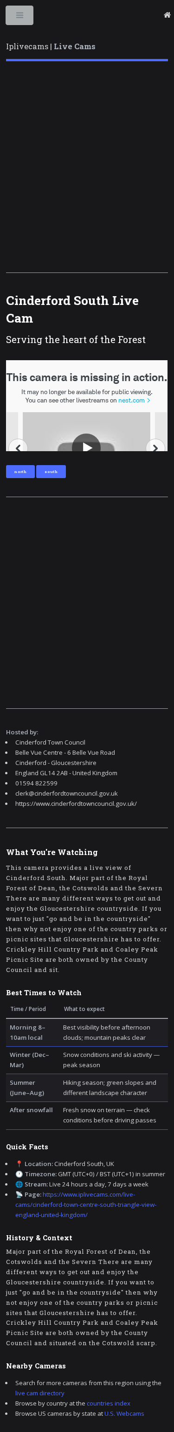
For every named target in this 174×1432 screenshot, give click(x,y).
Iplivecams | (51, 46)
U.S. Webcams (124, 1413)
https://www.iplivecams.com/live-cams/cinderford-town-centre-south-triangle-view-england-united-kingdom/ (85, 1204)
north (20, 471)
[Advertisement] (87, 167)
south (51, 471)
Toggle (20, 17)
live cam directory (39, 1393)
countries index (108, 1403)
